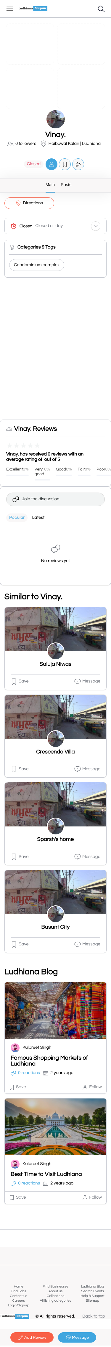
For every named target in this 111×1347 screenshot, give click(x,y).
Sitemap (92, 1301)
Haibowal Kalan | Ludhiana (75, 144)
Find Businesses (55, 1286)
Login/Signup (18, 1305)
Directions (33, 203)
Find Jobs (18, 1291)
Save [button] (24, 681)
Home (18, 1286)
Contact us (18, 1296)
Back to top (93, 1316)
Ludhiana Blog (92, 1286)
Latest (38, 518)
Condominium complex (36, 265)
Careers (18, 1301)
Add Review (35, 1338)
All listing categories (55, 1301)
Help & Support (92, 1296)
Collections (55, 1296)
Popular (17, 518)
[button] (51, 164)
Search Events (92, 1291)
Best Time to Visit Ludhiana (46, 1174)
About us (56, 1291)
